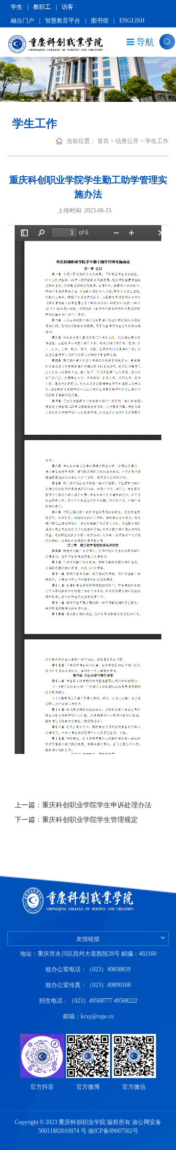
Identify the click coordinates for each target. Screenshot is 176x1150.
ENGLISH (132, 20)
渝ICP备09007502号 (113, 1130)
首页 (103, 141)
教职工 (42, 6)
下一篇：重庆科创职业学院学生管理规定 (76, 819)
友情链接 (88, 939)
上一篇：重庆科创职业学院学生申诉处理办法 (83, 805)
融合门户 (22, 20)
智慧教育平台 (62, 20)
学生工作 (157, 141)
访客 (67, 6)
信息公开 (127, 141)
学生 (16, 6)
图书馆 (100, 20)
